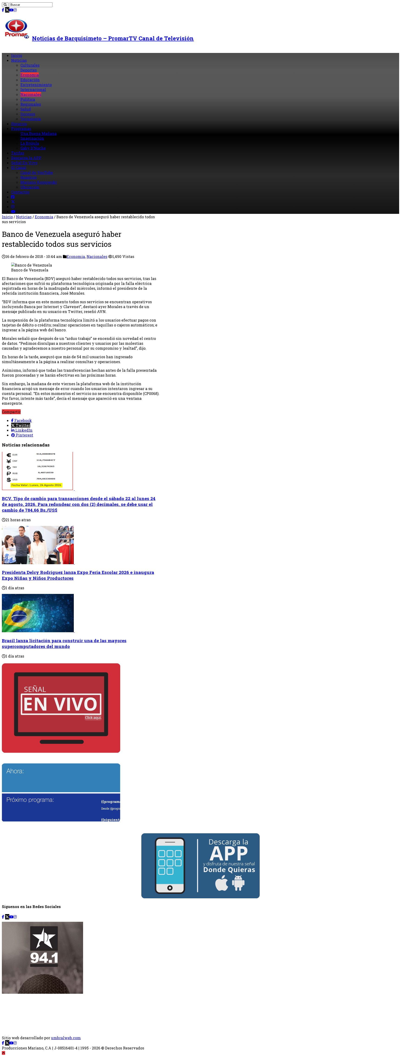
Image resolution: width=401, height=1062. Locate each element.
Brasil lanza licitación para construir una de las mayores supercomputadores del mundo (64, 643)
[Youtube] (11, 9)
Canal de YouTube (36, 172)
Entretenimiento (36, 84)
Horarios (19, 123)
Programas (21, 128)
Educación (30, 79)
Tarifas (17, 152)
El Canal (18, 167)
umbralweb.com (66, 1037)
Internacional (33, 89)
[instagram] (15, 9)
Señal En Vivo (24, 162)
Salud (25, 109)
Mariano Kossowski (38, 182)
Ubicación (29, 187)
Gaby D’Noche (33, 148)
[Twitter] (7, 10)
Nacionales (30, 94)
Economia (29, 74)
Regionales (30, 104)
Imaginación (32, 138)
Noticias (19, 60)
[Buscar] (5, 4)
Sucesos (27, 113)
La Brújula (29, 143)
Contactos (20, 191)
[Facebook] (3, 9)
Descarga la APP (26, 157)
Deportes (28, 70)
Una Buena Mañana (38, 133)
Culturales (29, 65)
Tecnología (30, 118)
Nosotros (28, 177)
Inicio (16, 55)
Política (27, 99)
